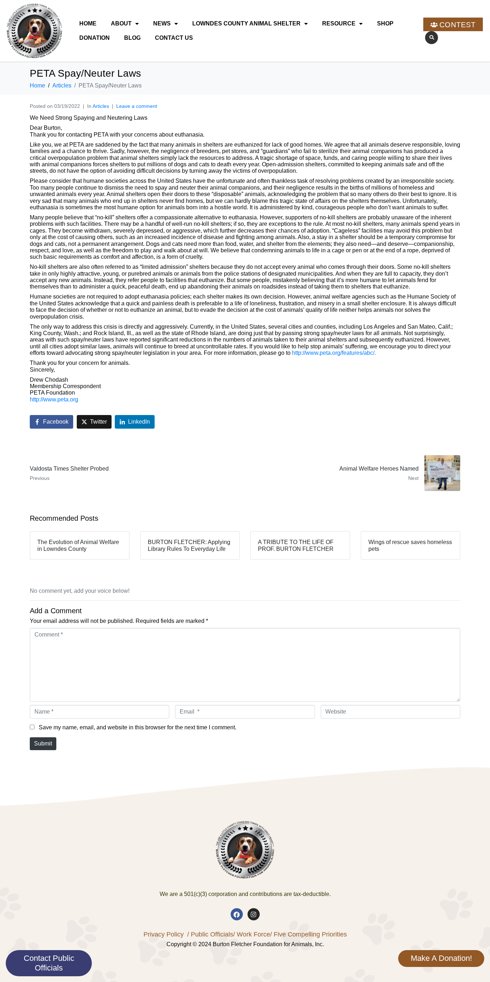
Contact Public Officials (49, 963)
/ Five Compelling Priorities (308, 934)
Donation (94, 38)
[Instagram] (254, 914)
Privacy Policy (163, 934)
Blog (132, 38)
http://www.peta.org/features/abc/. (334, 353)
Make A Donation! (441, 958)
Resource (338, 23)
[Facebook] (237, 914)
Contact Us (174, 38)
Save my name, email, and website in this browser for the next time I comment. (137, 727)
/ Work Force (251, 934)
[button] (431, 37)
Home (87, 23)
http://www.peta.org (54, 399)
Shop (385, 23)
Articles (101, 106)
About (121, 23)
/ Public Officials (210, 934)
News (162, 23)
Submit (43, 743)
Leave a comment (136, 106)
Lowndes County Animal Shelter (246, 23)
